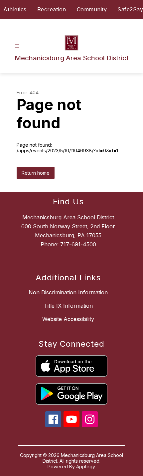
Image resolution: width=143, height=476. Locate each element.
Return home (36, 173)
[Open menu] (17, 46)
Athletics (15, 9)
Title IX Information (68, 305)
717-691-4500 (78, 244)
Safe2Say (130, 9)
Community (92, 9)
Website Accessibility (68, 319)
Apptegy (85, 466)
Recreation (51, 9)
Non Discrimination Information (68, 292)
